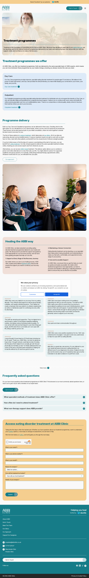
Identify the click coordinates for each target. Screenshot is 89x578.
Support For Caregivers (10, 535)
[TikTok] (83, 566)
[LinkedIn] (80, 566)
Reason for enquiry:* (11, 466)
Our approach (9, 159)
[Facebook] (77, 566)
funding (10, 431)
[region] (44, 289)
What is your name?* (11, 447)
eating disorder (77, 47)
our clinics (47, 135)
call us (21, 435)
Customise (32, 294)
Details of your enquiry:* (12, 479)
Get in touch (9, 390)
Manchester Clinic (10, 549)
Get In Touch (7, 522)
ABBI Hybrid (24, 149)
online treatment (15, 144)
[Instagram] (85, 566)
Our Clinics (6, 529)
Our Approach (7, 532)
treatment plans (26, 263)
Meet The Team (7, 525)
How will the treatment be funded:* (15, 473)
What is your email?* (11, 460)
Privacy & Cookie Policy (78, 576)
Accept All (57, 294)
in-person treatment (25, 135)
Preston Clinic (9, 552)
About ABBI (6, 519)
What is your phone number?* (14, 454)
